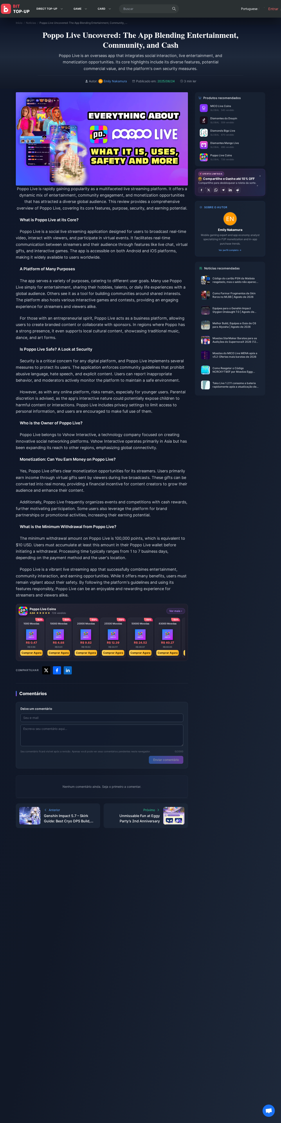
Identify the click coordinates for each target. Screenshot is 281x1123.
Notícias (31, 22)
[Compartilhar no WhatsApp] (216, 190)
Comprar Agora (31, 652)
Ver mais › (175, 611)
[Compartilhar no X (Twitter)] (208, 190)
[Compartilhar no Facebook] (201, 190)
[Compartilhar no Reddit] (237, 190)
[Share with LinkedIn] (68, 670)
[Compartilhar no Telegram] (223, 190)
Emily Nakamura (230, 230)
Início (19, 22)
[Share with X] (46, 670)
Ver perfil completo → (230, 250)
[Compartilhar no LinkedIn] (230, 190)
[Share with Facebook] (57, 670)
